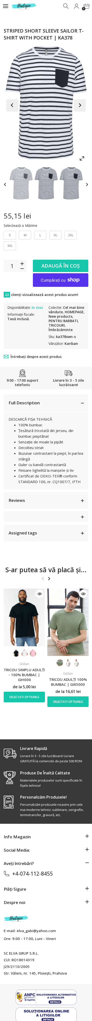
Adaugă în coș (60, 265)
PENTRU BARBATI (63, 320)
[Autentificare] (76, 6)
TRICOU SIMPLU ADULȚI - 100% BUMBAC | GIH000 (24, 674)
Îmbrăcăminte (61, 329)
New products (60, 316)
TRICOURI (57, 325)
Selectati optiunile (24, 697)
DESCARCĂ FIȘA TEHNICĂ (30, 419)
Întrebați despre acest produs (36, 356)
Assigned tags (23, 533)
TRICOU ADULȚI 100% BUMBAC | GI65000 (68, 682)
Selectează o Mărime (20, 225)
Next (80, 105)
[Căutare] (66, 6)
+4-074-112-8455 (32, 873)
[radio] (10, 235)
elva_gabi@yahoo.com (36, 930)
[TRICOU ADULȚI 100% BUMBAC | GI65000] (68, 622)
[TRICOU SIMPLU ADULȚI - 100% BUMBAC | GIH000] (24, 617)
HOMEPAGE (74, 312)
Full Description (24, 403)
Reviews (17, 500)
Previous (12, 105)
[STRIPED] (21, 183)
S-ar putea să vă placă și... (46, 569)
